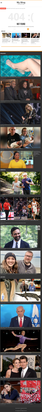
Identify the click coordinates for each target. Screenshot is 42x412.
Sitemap (25, 408)
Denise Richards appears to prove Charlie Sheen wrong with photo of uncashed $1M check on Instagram (35, 40)
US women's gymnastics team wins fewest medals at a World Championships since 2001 (18, 8)
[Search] (28, 29)
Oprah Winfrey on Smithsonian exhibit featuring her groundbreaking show (37, 153)
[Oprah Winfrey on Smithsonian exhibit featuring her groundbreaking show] (16, 159)
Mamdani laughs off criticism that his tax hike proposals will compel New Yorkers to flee (16, 248)
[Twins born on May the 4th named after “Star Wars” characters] (20, 137)
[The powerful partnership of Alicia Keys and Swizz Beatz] (20, 89)
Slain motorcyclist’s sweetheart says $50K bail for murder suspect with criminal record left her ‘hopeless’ (18, 273)
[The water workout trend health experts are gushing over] (20, 66)
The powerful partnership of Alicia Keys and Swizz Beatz (10, 100)
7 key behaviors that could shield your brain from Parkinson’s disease (12, 194)
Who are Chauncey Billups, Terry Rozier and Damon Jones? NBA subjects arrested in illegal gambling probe (19, 220)
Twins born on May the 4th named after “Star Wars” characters (11, 148)
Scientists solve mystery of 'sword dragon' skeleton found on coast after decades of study (6, 40)
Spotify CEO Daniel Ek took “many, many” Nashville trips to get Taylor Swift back (14, 124)
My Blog (21, 2)
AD (19, 408)
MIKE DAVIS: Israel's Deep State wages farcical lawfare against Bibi (16, 40)
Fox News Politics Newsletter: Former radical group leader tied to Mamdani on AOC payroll (16, 403)
